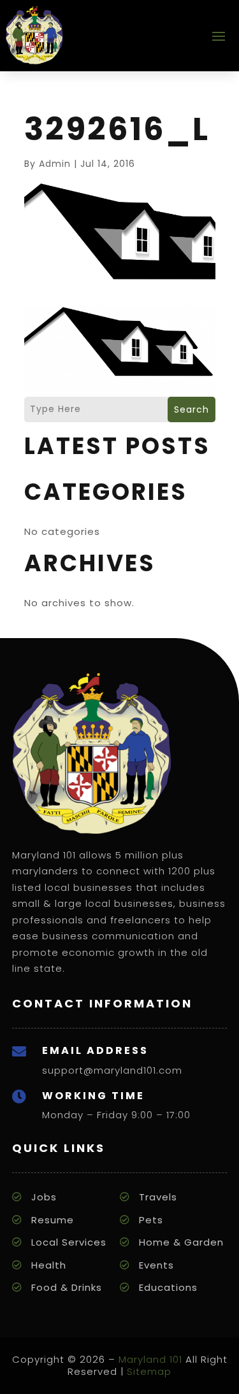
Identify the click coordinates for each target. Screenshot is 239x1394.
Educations (168, 1287)
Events (156, 1265)
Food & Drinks (66, 1287)
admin (55, 163)
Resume (52, 1220)
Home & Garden (181, 1242)
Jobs (44, 1197)
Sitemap (149, 1371)
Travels (158, 1197)
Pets (151, 1220)
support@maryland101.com (112, 1070)
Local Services (68, 1242)
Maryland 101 (150, 1359)
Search (191, 409)
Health (48, 1265)
